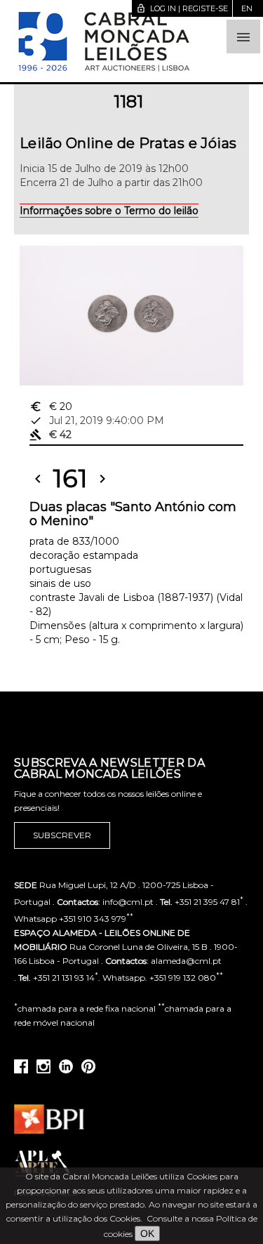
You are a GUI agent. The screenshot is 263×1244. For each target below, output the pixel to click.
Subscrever (62, 835)
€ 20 (50, 406)
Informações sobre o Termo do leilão (109, 210)
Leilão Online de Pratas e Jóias (128, 143)
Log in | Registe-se (182, 8)
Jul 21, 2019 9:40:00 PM (96, 420)
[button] (243, 36)
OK (147, 1233)
